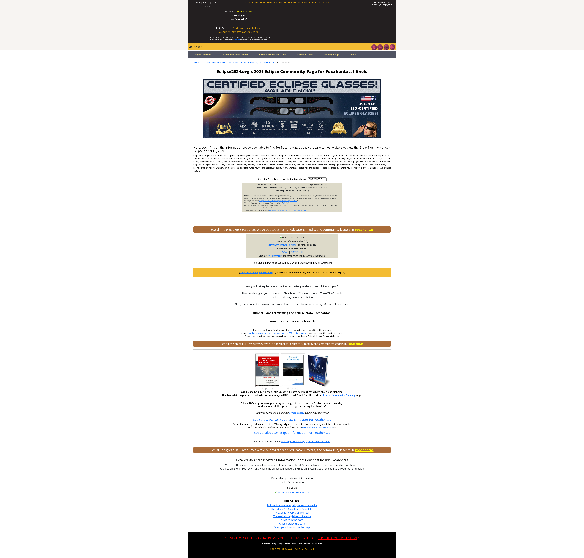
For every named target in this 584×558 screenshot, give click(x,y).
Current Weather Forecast (282, 244)
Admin (353, 54)
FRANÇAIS (206, 3)
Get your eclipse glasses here (256, 272)
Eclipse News (290, 543)
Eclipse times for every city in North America (292, 505)
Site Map (266, 543)
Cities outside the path (292, 523)
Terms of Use (304, 543)
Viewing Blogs (331, 54)
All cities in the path (292, 520)
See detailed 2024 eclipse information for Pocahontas (292, 433)
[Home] (374, 47)
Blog (274, 543)
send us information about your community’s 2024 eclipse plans (277, 333)
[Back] (392, 47)
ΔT (284, 203)
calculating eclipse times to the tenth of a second (287, 210)
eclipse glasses (296, 412)
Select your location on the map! (292, 527)
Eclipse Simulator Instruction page (317, 427)
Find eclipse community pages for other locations (305, 441)
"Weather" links (275, 255)
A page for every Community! (292, 512)
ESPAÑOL (197, 3)
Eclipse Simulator (202, 54)
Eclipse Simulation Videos (235, 54)
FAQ (280, 543)
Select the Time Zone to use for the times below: (282, 179)
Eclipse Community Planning (339, 395)
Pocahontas (364, 229)
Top (577, 551)
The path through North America (292, 516)
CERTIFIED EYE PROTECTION (337, 538)
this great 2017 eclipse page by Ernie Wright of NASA (278, 201)
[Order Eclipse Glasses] (380, 47)
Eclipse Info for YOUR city (272, 54)
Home (207, 6)
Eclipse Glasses (305, 54)
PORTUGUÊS (216, 3)
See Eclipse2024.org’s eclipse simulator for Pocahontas (292, 419)
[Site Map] (386, 47)
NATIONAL (297, 252)
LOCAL (284, 252)
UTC (290, 205)
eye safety (236, 40)
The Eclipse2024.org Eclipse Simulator (292, 509)
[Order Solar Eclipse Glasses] (292, 108)
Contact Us (317, 543)
